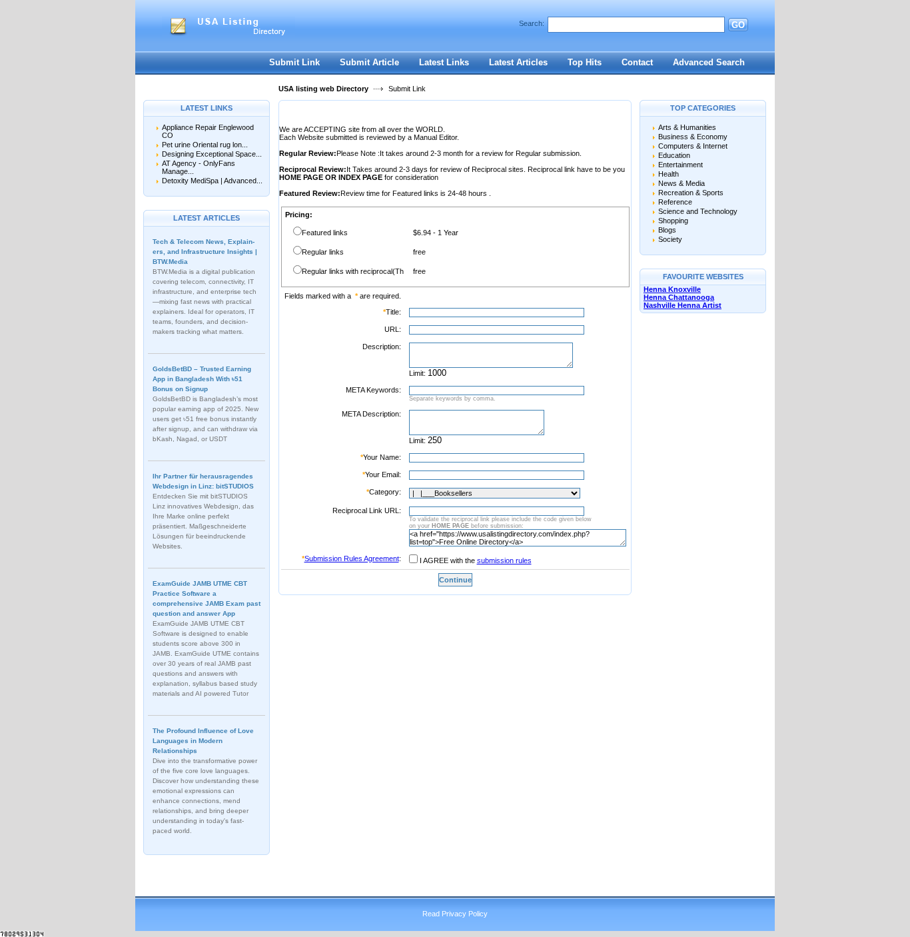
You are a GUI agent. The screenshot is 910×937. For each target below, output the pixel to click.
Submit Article (369, 62)
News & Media (681, 183)
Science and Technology (697, 211)
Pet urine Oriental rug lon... (205, 145)
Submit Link (294, 62)
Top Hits (585, 62)
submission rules (504, 560)
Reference (675, 202)
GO (738, 25)
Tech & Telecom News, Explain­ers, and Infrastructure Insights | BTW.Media (205, 251)
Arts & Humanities (687, 127)
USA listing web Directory (323, 89)
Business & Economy (692, 137)
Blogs (667, 230)
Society (670, 239)
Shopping (673, 221)
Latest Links (444, 62)
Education (674, 155)
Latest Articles (518, 62)
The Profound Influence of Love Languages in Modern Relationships (203, 740)
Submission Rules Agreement (351, 558)
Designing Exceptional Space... (212, 154)
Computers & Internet (692, 146)
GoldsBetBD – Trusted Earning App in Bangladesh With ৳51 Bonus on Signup (202, 379)
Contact (637, 62)
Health (668, 174)
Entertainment (680, 165)
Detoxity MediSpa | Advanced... (212, 181)
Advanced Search (709, 62)
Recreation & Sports (690, 193)
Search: (531, 23)
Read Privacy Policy (455, 914)
